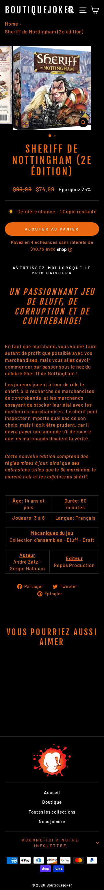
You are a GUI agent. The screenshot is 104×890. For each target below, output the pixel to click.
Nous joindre (52, 821)
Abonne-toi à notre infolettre (50, 843)
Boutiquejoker (40, 10)
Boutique (52, 802)
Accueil (52, 792)
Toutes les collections (52, 811)
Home (11, 23)
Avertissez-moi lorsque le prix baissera (52, 270)
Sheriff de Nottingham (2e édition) (44, 31)
